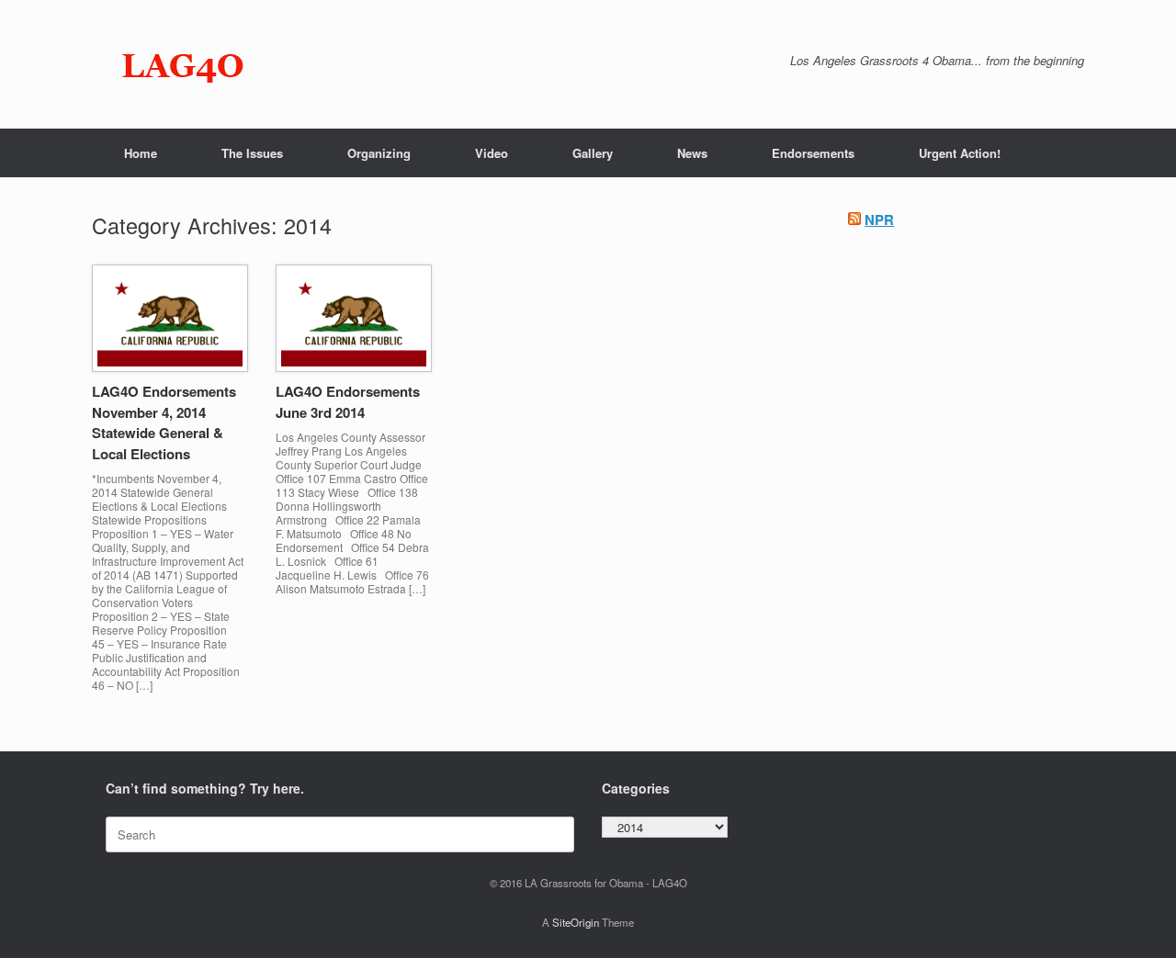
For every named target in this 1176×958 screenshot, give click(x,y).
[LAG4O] (184, 64)
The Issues (252, 153)
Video (491, 153)
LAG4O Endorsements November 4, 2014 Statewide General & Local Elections (164, 422)
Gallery (592, 153)
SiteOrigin (575, 922)
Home (140, 153)
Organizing (379, 153)
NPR (879, 219)
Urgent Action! (960, 153)
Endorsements (813, 153)
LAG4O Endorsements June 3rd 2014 (348, 402)
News (692, 153)
